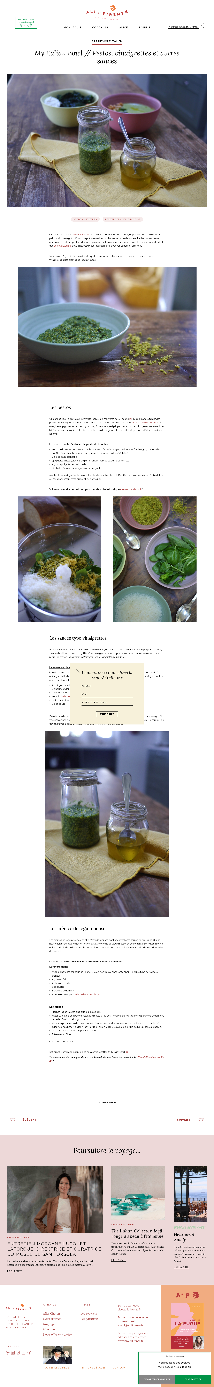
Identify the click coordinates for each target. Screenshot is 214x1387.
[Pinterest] (7, 1352)
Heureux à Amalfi (184, 1237)
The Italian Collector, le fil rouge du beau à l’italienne (137, 1233)
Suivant (184, 1119)
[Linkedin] (13, 1352)
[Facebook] (29, 1352)
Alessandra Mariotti (130, 489)
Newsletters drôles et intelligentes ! (26, 20)
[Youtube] (23, 1352)
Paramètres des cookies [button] (157, 1379)
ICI (126, 1052)
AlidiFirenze (107, 12)
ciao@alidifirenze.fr (129, 1309)
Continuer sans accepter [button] (175, 1356)
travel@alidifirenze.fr (130, 1341)
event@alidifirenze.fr (130, 1325)
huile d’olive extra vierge (145, 422)
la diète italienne (62, 245)
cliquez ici (186, 1366)
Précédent (28, 1119)
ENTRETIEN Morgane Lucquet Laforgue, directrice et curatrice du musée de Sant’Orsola (54, 1249)
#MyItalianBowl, (81, 234)
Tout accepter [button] (192, 1379)
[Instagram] (18, 1352)
